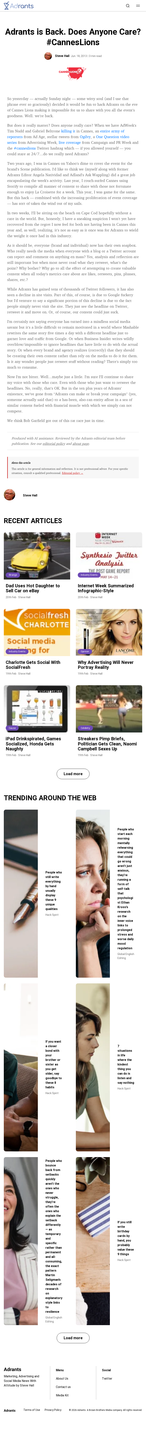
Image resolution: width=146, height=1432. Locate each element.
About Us (62, 1378)
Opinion (85, 651)
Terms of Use (31, 1409)
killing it (68, 131)
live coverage (70, 142)
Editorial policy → (72, 473)
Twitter (107, 1378)
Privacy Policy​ (53, 1409)
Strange (13, 575)
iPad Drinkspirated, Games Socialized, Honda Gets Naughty (33, 744)
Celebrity (85, 728)
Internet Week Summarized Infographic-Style (106, 588)
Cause (12, 728)
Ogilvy (85, 136)
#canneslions (25, 148)
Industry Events (89, 575)
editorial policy (54, 443)
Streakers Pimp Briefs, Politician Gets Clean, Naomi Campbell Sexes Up (107, 744)
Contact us (63, 1387)
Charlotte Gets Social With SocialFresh (33, 665)
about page (80, 443)
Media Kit (62, 1395)
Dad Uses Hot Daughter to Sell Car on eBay (33, 588)
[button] (138, 6)
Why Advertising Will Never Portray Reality (106, 665)
